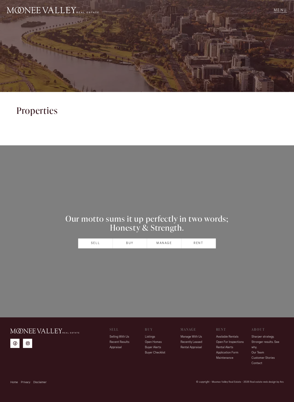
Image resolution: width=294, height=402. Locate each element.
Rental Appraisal (191, 347)
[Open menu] (280, 10)
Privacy (25, 382)
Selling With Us (119, 336)
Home (14, 382)
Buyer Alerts (153, 347)
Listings (150, 336)
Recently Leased (191, 342)
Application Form (227, 352)
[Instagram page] (28, 344)
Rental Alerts (224, 347)
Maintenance (224, 357)
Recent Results (119, 342)
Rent (198, 243)
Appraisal (116, 347)
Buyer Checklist (155, 352)
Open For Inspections (230, 342)
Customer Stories (263, 357)
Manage (164, 243)
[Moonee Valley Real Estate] (53, 10)
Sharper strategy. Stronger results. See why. (265, 342)
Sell (95, 243)
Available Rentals (227, 336)
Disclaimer (40, 382)
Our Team (258, 352)
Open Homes (153, 342)
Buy (129, 243)
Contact (257, 363)
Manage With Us (191, 336)
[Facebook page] (16, 344)
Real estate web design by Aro (267, 382)
